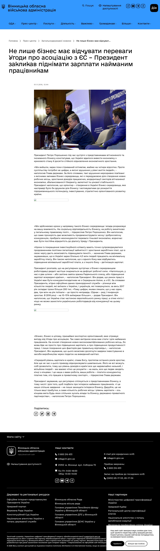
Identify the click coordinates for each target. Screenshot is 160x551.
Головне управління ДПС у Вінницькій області (76, 516)
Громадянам (107, 23)
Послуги (48, 23)
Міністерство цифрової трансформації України (130, 501)
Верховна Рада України (20, 510)
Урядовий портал (16, 506)
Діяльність (67, 23)
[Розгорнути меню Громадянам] (116, 24)
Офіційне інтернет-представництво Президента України (27, 501)
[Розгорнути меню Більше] (131, 24)
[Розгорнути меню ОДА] (15, 24)
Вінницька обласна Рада (68, 499)
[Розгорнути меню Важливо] (93, 24)
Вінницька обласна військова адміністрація (32, 8)
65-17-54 (128, 478)
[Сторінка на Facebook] (143, 6)
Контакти (144, 23)
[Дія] (154, 8)
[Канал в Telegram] (138, 6)
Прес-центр (28, 23)
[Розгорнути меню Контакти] (150, 24)
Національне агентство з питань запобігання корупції (126, 519)
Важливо (86, 23)
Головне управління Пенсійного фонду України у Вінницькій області (76, 509)
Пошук (89, 5)
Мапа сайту (14, 436)
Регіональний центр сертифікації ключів (127, 512)
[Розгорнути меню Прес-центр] (37, 24)
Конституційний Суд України (23, 514)
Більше (126, 23)
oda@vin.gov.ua (115, 458)
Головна (13, 41)
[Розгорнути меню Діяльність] (75, 24)
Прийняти (117, 543)
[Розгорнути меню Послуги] (55, 24)
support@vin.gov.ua (92, 536)
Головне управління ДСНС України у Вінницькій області (75, 523)
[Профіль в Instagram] (128, 6)
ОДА (11, 23)
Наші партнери (117, 494)
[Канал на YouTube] (133, 6)
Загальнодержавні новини (56, 41)
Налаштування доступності (112, 7)
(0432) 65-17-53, (115, 478)
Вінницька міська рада (67, 503)
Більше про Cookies (136, 543)
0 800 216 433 (114, 468)
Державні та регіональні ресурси (28, 494)
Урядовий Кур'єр (117, 507)
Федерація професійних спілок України (130, 525)
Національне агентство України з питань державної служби (25, 520)
